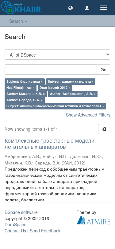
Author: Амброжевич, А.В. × (73, 93)
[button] (70, 7)
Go (103, 69)
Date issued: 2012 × (55, 87)
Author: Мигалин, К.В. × (25, 93)
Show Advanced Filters (88, 115)
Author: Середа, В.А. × (24, 99)
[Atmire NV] (93, 219)
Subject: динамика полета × (71, 81)
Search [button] (16, 21)
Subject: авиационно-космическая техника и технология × (55, 106)
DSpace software (21, 212)
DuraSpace (15, 224)
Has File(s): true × (20, 87)
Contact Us (15, 230)
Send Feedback (45, 230)
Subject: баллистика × (24, 81)
